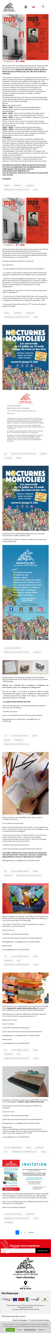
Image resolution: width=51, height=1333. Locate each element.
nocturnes (8, 458)
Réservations (7, 946)
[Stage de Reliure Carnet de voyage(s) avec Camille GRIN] (25, 1081)
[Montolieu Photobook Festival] (25, 222)
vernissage (8, 1222)
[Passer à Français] (33, 6)
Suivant (31, 1232)
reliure (36, 964)
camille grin (9, 960)
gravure (7, 740)
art (6, 454)
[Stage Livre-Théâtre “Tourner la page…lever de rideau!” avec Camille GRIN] (25, 898)
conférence (18, 185)
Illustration (8, 875)
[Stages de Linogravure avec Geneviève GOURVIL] (25, 667)
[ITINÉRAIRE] (25, 1283)
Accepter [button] (10, 1330)
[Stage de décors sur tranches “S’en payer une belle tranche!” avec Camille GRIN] (25, 988)
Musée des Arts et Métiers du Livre (17, 189)
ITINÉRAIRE (25, 1287)
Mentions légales (20, 1320)
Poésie (18, 458)
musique (43, 454)
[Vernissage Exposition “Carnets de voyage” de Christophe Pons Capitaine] (25, 1175)
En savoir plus (30, 1330)
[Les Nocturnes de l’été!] (25, 498)
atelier (7, 185)
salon (35, 189)
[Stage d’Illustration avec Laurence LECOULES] (25, 783)
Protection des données (39, 1320)
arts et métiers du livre (13, 648)
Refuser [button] (20, 1330)
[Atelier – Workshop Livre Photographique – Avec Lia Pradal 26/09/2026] (25, 38)
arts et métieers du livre (19, 871)
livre (18, 960)
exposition (30, 185)
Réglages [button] (41, 1330)
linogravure (19, 740)
